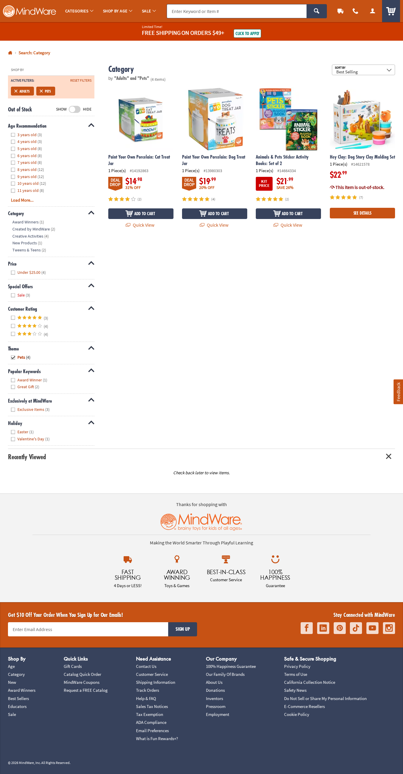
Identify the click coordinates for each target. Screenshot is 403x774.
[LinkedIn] (323, 628)
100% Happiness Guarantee (231, 666)
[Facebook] (307, 628)
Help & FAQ (146, 698)
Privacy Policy (297, 666)
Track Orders (147, 690)
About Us (214, 682)
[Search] (317, 11)
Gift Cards (73, 666)
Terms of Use (295, 674)
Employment (217, 714)
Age (11, 666)
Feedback (398, 391)
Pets (48, 91)
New (12, 682)
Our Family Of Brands (225, 674)
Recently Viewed (27, 456)
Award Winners (21, 690)
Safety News (295, 690)
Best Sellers (18, 698)
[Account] (372, 11)
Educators (17, 706)
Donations (215, 690)
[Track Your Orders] (340, 11)
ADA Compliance (151, 722)
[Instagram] (389, 628)
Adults (24, 91)
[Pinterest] (340, 628)
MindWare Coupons (81, 682)
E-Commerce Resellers (304, 706)
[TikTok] (356, 628)
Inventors (214, 698)
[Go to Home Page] (10, 53)
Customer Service (152, 674)
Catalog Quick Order (82, 674)
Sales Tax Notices (152, 706)
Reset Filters (80, 80)
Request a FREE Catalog (86, 690)
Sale (12, 714)
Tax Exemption (149, 714)
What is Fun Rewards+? (157, 738)
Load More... (22, 200)
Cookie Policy (296, 714)
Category (16, 674)
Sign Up (183, 629)
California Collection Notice (309, 682)
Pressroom (215, 706)
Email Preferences (152, 730)
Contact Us (146, 666)
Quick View (143, 225)
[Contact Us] (355, 11)
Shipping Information (155, 682)
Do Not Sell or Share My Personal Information (325, 698)
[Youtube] (372, 628)
